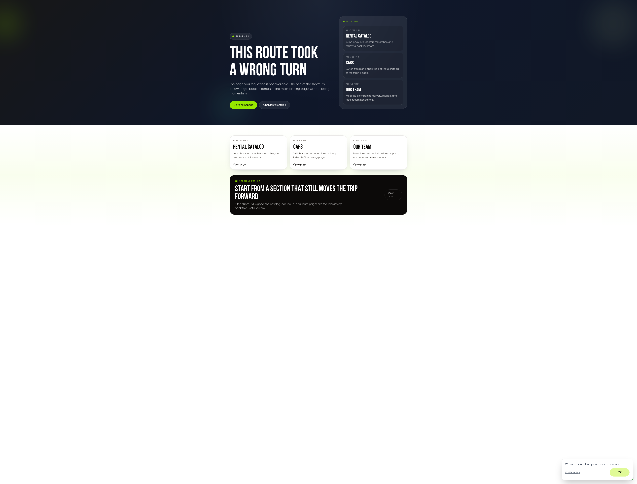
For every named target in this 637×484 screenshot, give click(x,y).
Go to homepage (243, 105)
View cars (390, 195)
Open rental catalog (274, 105)
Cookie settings (572, 472)
